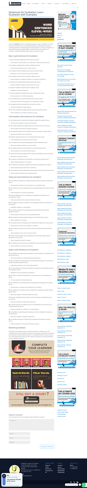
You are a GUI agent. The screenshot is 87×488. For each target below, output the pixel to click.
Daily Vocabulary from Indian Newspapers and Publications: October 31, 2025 (64, 204)
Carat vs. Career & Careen (63, 288)
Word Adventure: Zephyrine (64, 256)
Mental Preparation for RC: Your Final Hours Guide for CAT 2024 (66, 80)
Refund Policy (61, 470)
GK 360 (59, 37)
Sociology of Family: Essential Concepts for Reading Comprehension (66, 116)
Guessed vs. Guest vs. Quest (64, 294)
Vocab (43, 3)
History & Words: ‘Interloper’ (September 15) (64, 345)
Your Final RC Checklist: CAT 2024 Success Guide (65, 75)
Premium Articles (61, 416)
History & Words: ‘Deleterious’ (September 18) (64, 331)
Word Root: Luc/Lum (62, 375)
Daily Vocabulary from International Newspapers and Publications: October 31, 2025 (66, 158)
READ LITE (59, 35)
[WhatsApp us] (84, 485)
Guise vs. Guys (60, 291)
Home (24, 3)
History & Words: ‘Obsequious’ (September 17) (64, 327)
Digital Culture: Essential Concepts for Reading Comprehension (66, 112)
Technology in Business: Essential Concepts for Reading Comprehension (66, 121)
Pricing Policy (61, 472)
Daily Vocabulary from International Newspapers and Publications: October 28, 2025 (66, 167)
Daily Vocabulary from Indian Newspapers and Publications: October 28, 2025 (64, 214)
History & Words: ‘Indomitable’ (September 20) (64, 336)
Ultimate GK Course (62, 410)
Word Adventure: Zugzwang (64, 250)
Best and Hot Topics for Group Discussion (64, 66)
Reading (49, 3)
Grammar (57, 3)
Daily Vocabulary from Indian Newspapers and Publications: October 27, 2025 (64, 218)
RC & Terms (48, 468)
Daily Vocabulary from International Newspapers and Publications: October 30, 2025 (66, 163)
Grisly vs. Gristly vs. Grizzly (63, 300)
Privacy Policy (61, 468)
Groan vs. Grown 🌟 (62, 297)
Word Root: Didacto (62, 384)
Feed (29, 3)
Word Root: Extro (61, 372)
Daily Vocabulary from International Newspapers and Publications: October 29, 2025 (66, 177)
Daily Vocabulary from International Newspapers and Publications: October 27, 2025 (66, 172)
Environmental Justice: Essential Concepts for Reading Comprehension (66, 130)
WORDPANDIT (60, 39)
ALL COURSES (65, 3)
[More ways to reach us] (80, 484)
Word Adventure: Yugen (63, 262)
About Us (74, 3)
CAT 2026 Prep (35, 3)
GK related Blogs (61, 414)
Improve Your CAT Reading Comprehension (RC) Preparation (65, 70)
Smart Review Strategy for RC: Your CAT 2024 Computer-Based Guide (66, 84)
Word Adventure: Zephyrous (64, 253)
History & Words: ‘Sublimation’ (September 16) (64, 341)
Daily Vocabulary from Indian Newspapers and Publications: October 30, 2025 (64, 209)
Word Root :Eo (60, 378)
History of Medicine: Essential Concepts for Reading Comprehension (66, 126)
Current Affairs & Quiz (62, 412)
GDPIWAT (59, 33)
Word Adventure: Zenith (63, 259)
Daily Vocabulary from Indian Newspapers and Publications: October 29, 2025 (64, 223)
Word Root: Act (61, 381)
